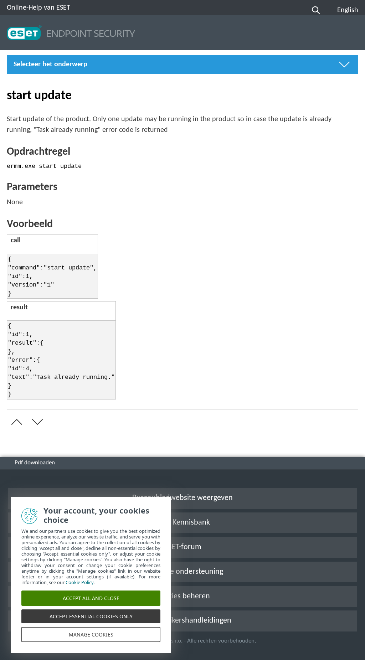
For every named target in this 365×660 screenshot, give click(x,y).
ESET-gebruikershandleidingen (182, 620)
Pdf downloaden (35, 463)
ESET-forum (182, 547)
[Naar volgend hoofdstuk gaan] (36, 421)
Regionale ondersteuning (182, 572)
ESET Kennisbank (182, 522)
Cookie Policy (79, 582)
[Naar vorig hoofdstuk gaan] (15, 421)
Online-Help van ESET (38, 7)
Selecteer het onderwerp (50, 64)
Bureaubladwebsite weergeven (182, 498)
